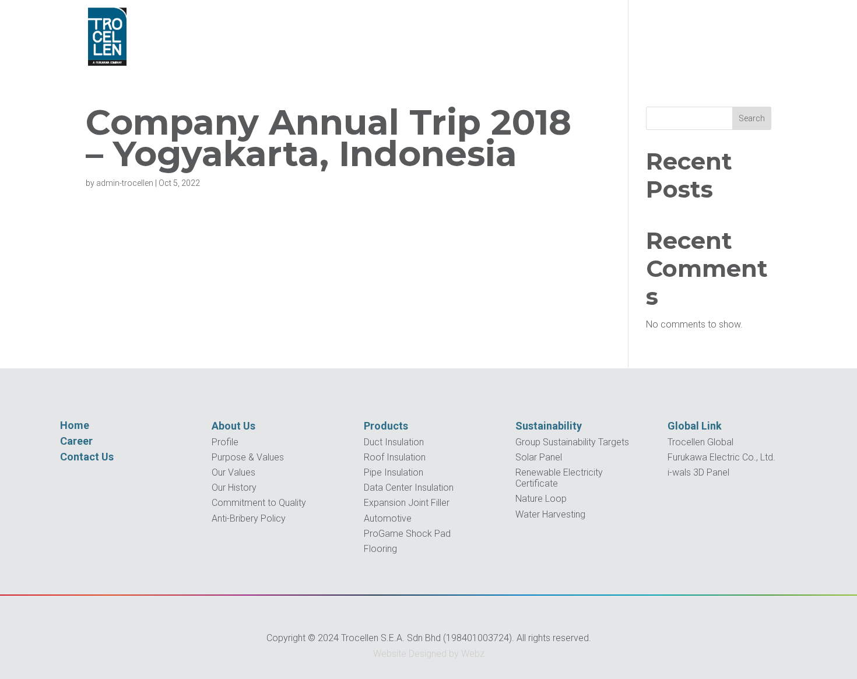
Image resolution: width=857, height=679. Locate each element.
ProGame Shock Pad (407, 533)
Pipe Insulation (393, 472)
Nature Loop (541, 498)
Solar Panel (538, 457)
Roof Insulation (395, 457)
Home (74, 425)
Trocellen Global (700, 442)
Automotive (388, 518)
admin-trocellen (124, 183)
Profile (225, 442)
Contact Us (87, 457)
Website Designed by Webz (428, 653)
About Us (233, 426)
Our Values (233, 472)
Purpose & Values (248, 457)
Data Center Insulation (409, 487)
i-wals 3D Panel (698, 472)
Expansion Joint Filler (406, 502)
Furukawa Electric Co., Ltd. (721, 457)
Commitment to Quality (259, 502)
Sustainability (548, 426)
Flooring (380, 548)
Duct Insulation (394, 442)
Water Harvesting (550, 514)
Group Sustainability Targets (572, 442)
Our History (234, 487)
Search (752, 118)
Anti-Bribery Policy (249, 518)
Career (76, 441)
